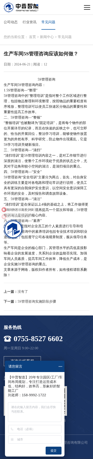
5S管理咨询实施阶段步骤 (37, 301)
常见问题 (65, 37)
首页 (32, 37)
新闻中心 (47, 37)
